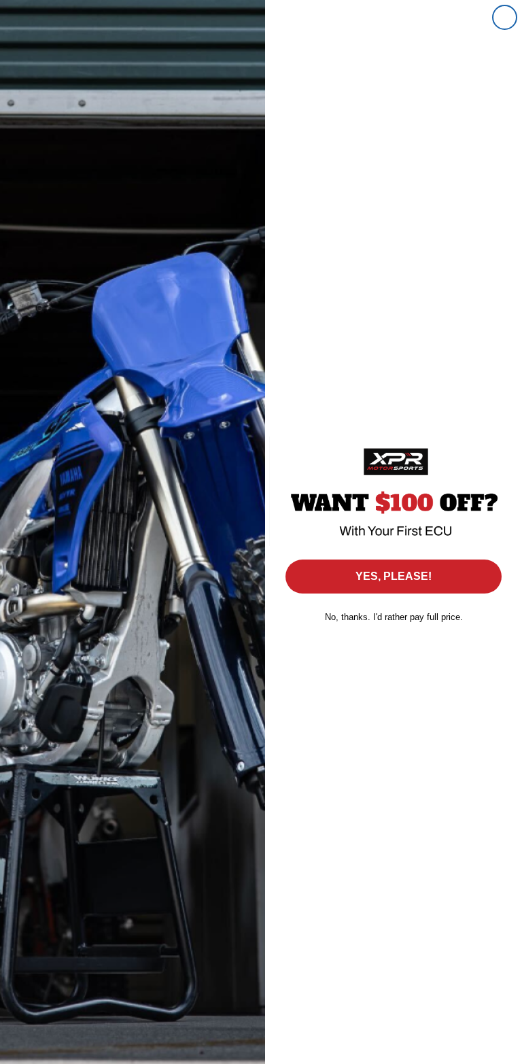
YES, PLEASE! (393, 576)
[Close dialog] (505, 17)
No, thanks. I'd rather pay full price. (394, 617)
